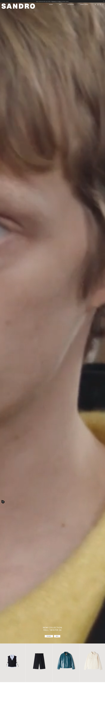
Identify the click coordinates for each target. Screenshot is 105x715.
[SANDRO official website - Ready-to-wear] (19, 6)
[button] (51, 7)
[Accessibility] (3, 501)
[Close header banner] (103, 1)
